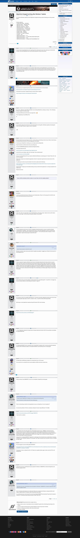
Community (25, 1)
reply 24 (26, 483)
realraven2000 (12, 399)
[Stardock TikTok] (65, 54)
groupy (68, 81)
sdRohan (11, 143)
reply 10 (23, 246)
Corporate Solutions (10, 520)
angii (12, 71)
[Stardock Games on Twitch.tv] (66, 52)
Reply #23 (17, 442)
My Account (67, 520)
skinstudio (68, 86)
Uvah (12, 53)
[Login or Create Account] (68, 1)
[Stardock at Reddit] (62, 54)
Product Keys (67, 523)
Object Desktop (10, 519)
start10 (69, 83)
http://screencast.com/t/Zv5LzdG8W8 (22, 154)
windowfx (67, 87)
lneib (12, 233)
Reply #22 (17, 428)
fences (60, 78)
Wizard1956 (11, 248)
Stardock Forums (30, 15)
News (29, 1)
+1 (11, 25)
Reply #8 (17, 191)
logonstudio (60, 90)
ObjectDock (18, 11)
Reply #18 (17, 358)
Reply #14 (17, 295)
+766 (11, 148)
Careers (48, 523)
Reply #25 (17, 479)
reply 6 (24, 396)
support (60, 91)
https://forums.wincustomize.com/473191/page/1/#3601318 (26, 413)
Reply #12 (17, 260)
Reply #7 (17, 174)
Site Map (46, 536)
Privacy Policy (34, 536)
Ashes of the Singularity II (30, 519)
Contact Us (48, 528)
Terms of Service (39, 536)
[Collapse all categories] (71, 17)
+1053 (11, 96)
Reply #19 (17, 377)
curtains (65, 90)
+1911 (11, 369)
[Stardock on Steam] (69, 52)
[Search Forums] (71, 1)
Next (54, 46)
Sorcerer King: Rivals (29, 529)
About (47, 519)
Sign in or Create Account (22, 511)
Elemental (28, 520)
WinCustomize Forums (34, 48)
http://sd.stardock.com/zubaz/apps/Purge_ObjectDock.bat (26, 150)
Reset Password (68, 524)
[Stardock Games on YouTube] (64, 52)
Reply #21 (17, 411)
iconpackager (61, 86)
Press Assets (48, 525)
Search (55, 43)
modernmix (68, 90)
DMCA (43, 536)
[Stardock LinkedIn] (67, 54)
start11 (65, 86)
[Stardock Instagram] (68, 52)
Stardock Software (13, 11)
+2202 (11, 254)
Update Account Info (68, 525)
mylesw (11, 113)
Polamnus (12, 128)
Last (56, 46)
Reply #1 (17, 48)
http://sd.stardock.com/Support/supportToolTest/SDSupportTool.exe (28, 89)
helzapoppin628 (11, 349)
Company (48, 517)
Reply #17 (17, 343)
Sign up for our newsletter (51, 531)
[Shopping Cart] (70, 1)
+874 (11, 59)
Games (21, 1)
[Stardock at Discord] (63, 54)
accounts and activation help (63, 83)
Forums (48, 529)
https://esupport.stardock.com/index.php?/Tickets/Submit (26, 93)
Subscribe (69, 531)
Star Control (28, 524)
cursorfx (60, 87)
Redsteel (11, 301)
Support (36, 1)
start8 (60, 82)
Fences (9, 523)
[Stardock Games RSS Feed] (68, 54)
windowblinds (64, 78)
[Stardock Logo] (11, 1)
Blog (32, 1)
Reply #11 (17, 242)
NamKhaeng (11, 470)
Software (17, 1)
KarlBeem (12, 180)
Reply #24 (17, 464)
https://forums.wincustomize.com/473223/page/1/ (25, 312)
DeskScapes (9, 524)
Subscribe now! (65, 47)
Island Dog (11, 91)
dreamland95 (11, 19)
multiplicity (64, 81)
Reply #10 (17, 227)
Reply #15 (17, 310)
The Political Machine (30, 525)
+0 (11, 119)
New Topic (54, 4)
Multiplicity (9, 525)
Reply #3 (17, 85)
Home (9, 11)
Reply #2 (17, 65)
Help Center (67, 519)
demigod (64, 87)
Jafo (11, 364)
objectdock (54, 41)
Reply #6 (17, 138)
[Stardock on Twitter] (61, 52)
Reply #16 (17, 328)
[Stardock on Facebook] (63, 52)
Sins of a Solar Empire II (30, 523)
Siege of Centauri (29, 528)
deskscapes (63, 82)
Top (56, 48)
